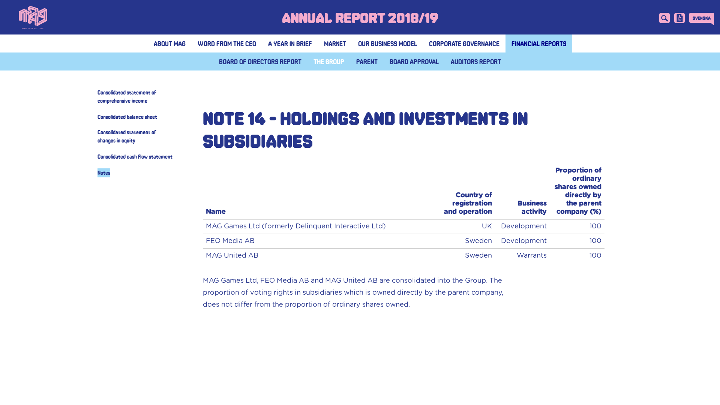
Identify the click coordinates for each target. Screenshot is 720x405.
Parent (367, 61)
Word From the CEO (227, 43)
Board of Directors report (260, 61)
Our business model (387, 43)
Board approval (414, 61)
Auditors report (476, 61)
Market (335, 43)
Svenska (702, 18)
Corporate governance (464, 43)
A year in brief (290, 43)
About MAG (170, 43)
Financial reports (539, 43)
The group (329, 61)
